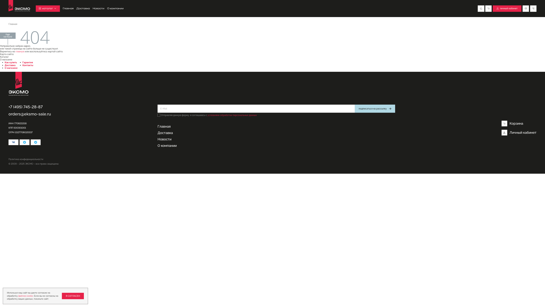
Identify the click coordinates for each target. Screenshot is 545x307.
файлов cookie (25, 296)
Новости (98, 8)
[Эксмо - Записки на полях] (36, 142)
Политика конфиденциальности (26, 159)
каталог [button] (47, 8)
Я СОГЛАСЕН (73, 296)
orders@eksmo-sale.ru (30, 114)
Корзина (516, 123)
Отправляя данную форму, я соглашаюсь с (209, 115)
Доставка (83, 8)
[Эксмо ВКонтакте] (13, 142)
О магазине (11, 68)
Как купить (11, 62)
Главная (68, 8)
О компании (115, 8)
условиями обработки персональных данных (232, 115)
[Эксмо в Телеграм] (25, 142)
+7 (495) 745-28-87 (26, 107)
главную (19, 51)
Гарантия (27, 62)
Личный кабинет (523, 132)
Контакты (27, 65)
